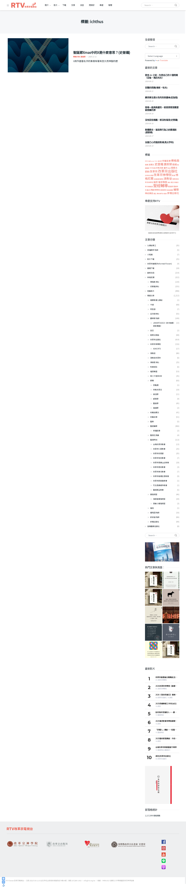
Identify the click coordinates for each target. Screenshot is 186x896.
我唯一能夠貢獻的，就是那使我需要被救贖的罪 (162, 108)
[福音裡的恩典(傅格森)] (170, 580)
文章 (73, 5)
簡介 (47, 5)
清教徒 (168, 178)
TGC (155, 161)
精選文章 (76, 56)
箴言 (172, 182)
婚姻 (174, 164)
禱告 (169, 182)
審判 (166, 167)
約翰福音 (150, 186)
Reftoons (151, 161)
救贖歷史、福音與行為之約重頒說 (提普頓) (161, 131)
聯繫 (110, 5)
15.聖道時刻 (160, 715)
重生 (155, 193)
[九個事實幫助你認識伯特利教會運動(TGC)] (170, 614)
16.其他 (169, 698)
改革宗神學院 (163, 175)
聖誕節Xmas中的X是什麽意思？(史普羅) (101, 52)
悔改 (169, 168)
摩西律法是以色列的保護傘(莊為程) (161, 97)
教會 (173, 175)
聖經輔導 (160, 185)
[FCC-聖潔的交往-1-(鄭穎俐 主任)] (153, 597)
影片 (55, 5)
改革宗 (154, 171)
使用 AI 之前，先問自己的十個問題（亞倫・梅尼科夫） (161, 76)
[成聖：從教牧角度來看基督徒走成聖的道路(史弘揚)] (153, 614)
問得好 (92, 5)
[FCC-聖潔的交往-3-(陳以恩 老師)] (153, 580)
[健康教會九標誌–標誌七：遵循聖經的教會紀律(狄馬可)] (153, 632)
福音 (155, 182)
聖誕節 (83, 56)
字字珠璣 (153, 168)
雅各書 (159, 193)
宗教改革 (159, 167)
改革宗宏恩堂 (149, 175)
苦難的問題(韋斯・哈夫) (156, 87)
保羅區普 (166, 160)
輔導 (176, 189)
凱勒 (146, 164)
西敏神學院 (155, 189)
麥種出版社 (173, 193)
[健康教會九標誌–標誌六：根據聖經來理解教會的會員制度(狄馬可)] (153, 649)
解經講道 (170, 190)
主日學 (160, 161)
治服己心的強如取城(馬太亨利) (159, 142)
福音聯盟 (162, 182)
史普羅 (159, 164)
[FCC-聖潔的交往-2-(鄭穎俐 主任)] (170, 649)
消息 (82, 5)
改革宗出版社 (168, 171)
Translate (164, 60)
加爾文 (151, 164)
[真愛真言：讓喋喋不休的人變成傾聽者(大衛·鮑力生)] (170, 597)
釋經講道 (149, 193)
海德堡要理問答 (158, 179)
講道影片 (167, 750)
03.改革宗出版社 (161, 698)
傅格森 (175, 160)
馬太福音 (164, 193)
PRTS (146, 161)
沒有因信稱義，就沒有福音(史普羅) (161, 120)
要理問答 (163, 190)
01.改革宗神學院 (161, 680)
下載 (64, 5)
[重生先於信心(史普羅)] (170, 632)
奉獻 (101, 5)
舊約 (148, 190)
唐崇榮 (168, 164)
